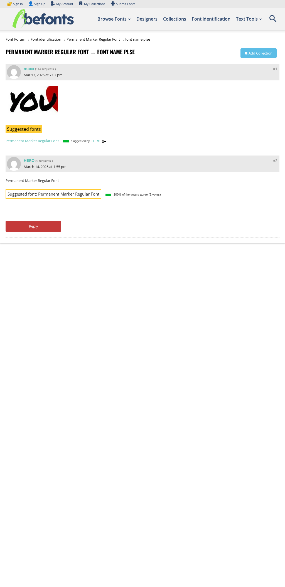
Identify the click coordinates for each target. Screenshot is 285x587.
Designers (147, 19)
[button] (272, 20)
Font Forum (15, 39)
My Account (64, 4)
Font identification (211, 19)
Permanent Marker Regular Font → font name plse (108, 39)
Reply (33, 226)
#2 (275, 160)
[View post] (104, 141)
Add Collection (260, 53)
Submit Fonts (125, 4)
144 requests (45, 69)
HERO (96, 141)
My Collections (94, 4)
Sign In (15, 4)
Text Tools (247, 19)
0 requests (43, 160)
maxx (29, 68)
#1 (275, 68)
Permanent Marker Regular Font (32, 140)
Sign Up (36, 4)
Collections (174, 19)
